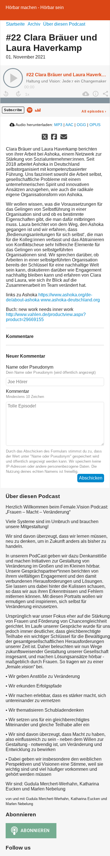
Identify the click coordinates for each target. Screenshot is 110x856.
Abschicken (90, 478)
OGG (81, 124)
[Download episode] (85, 93)
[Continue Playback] (13, 78)
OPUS (94, 124)
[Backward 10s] (6, 93)
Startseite (15, 24)
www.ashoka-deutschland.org (70, 299)
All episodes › (94, 111)
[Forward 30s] (18, 93)
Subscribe (13, 110)
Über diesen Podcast (64, 24)
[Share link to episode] (105, 93)
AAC (69, 124)
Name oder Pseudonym (29, 367)
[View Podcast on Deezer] (38, 109)
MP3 (58, 124)
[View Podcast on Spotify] (29, 109)
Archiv (34, 24)
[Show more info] (95, 93)
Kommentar (17, 391)
